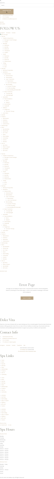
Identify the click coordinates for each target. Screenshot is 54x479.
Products (3, 116)
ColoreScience (6, 123)
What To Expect (5, 400)
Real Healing (6, 136)
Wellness (5, 107)
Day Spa (3, 36)
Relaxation (6, 45)
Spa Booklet (5, 148)
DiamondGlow (9, 77)
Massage (5, 43)
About (2, 127)
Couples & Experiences (8, 38)
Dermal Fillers (7, 104)
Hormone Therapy (10, 111)
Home (2, 360)
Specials (3, 114)
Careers (5, 139)
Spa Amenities (6, 129)
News (4, 134)
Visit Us (3, 143)
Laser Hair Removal (11, 82)
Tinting (4, 63)
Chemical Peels (9, 75)
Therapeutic (7, 50)
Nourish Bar (5, 130)
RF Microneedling (11, 88)
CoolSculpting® (9, 95)
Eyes (5, 66)
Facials (4, 54)
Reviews (5, 141)
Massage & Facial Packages (10, 40)
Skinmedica (5, 122)
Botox (7, 100)
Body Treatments (8, 91)
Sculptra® (6, 106)
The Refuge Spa (23, 349)
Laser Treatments (10, 79)
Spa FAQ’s (5, 145)
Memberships (4, 125)
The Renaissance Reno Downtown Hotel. (27, 351)
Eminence (5, 120)
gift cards (3, 404)
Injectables (5, 97)
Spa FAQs (3, 397)
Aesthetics (5, 72)
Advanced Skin (7, 73)
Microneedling (9, 84)
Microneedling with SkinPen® (13, 89)
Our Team (5, 132)
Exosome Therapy (11, 86)
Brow (5, 65)
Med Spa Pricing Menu (8, 70)
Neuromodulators (8, 98)
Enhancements (7, 61)
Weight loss (7, 109)
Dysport (8, 102)
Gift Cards (5, 150)
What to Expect (6, 147)
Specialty (6, 47)
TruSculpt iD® (9, 93)
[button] (0, 1)
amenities (3, 395)
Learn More (5, 113)
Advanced (6, 48)
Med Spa (3, 68)
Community (5, 138)
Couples (6, 41)
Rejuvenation (10, 81)
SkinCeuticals (6, 118)
